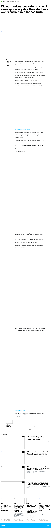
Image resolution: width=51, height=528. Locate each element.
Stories (18, 1)
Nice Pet (2, 519)
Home (8, 1)
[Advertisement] (25, 23)
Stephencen (28, 443)
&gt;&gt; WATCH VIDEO (30, 426)
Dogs (11, 1)
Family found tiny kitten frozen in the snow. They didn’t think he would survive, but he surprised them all (9, 427)
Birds (15, 1)
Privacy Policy (47, 525)
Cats (13, 1)
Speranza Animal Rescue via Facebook (20, 325)
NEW (2, 503)
